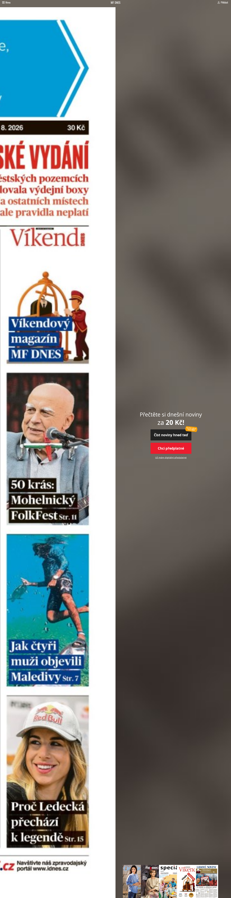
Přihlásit (224, 2)
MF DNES (115, 2)
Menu (8, 2)
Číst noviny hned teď (171, 435)
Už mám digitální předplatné (171, 457)
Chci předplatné (171, 448)
